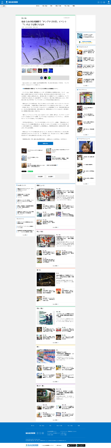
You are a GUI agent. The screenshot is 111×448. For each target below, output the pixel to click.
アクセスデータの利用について (54, 433)
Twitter (101, 2)
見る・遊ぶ (45, 5)
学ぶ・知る (67, 5)
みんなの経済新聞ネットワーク (32, 445)
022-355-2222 (53, 83)
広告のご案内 (50, 434)
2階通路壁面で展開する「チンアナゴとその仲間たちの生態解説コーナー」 (41, 88)
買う (51, 5)
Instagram (104, 2)
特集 (74, 5)
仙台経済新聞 (12, 2)
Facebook (98, 2)
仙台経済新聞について (52, 431)
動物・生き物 (35, 27)
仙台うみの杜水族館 (28, 27)
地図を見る (45, 143)
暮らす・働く (58, 5)
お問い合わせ (63, 433)
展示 (23, 27)
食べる (37, 5)
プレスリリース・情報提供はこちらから (68, 431)
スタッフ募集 (63, 434)
